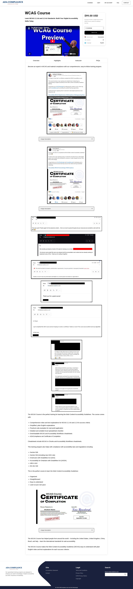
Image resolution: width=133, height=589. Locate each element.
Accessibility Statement (52, 570)
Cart (98, 2)
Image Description (46, 139)
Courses (90, 2)
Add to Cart (94, 32)
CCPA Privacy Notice (81, 575)
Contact (126, 2)
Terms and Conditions (81, 570)
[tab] (36, 60)
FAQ (118, 2)
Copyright (78, 578)
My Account (108, 2)
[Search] (125, 574)
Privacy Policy (79, 573)
